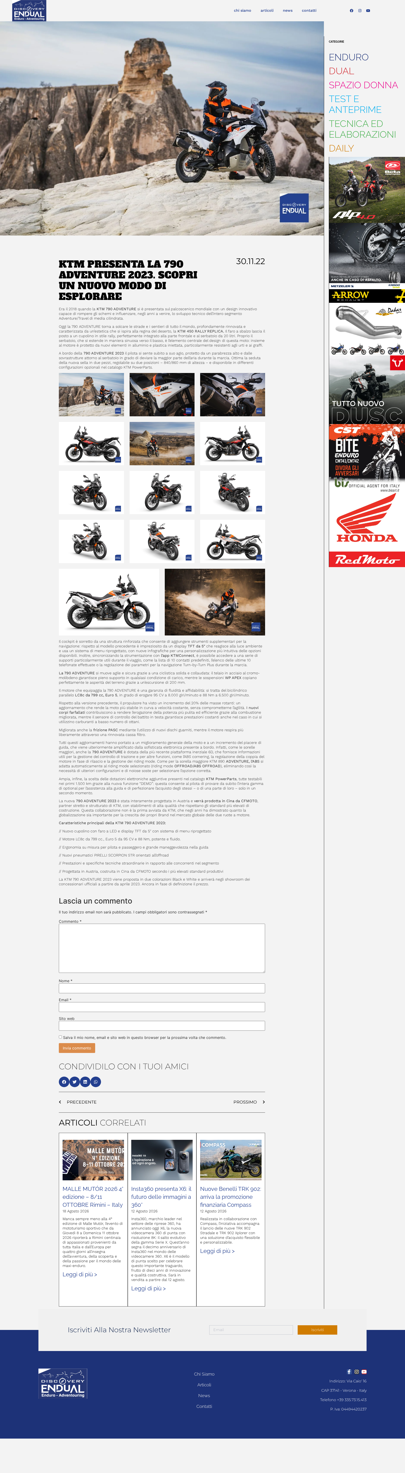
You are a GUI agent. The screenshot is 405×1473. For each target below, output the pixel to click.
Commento (70, 921)
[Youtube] (367, 10)
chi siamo (242, 10)
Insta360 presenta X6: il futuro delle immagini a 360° (161, 1196)
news (287, 10)
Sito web (67, 1018)
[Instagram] (359, 10)
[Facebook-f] (349, 1372)
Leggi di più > (80, 1274)
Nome (65, 981)
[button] (64, 1082)
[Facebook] (351, 10)
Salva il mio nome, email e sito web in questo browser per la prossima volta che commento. (144, 1037)
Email (65, 1000)
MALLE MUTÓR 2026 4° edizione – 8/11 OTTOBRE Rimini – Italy (93, 1196)
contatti (309, 10)
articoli (267, 10)
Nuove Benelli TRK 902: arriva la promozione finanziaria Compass (230, 1196)
